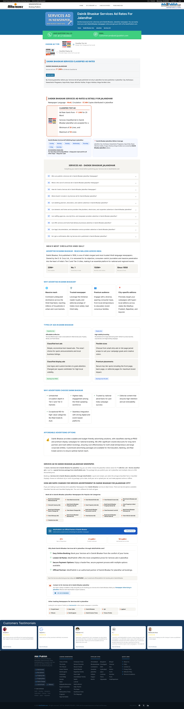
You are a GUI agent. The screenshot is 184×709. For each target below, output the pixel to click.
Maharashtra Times (64, 692)
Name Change (41, 681)
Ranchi (93, 679)
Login (179, 1)
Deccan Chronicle (78, 664)
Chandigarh (103, 664)
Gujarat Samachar (64, 687)
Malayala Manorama (65, 684)
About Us (126, 662)
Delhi (101, 667)
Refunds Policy (128, 672)
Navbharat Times (78, 692)
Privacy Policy (128, 669)
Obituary (51, 684)
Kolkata (93, 674)
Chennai (111, 664)
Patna (102, 677)
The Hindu (62, 664)
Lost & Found (40, 684)
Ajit (60, 689)
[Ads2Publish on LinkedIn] (148, 705)
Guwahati (93, 669)
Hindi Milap (62, 677)
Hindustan (62, 674)
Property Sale (40, 675)
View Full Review (7, 646)
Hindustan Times (78, 662)
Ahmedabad (94, 662)
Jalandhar (93, 672)
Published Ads (118, 5)
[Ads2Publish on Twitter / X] (143, 705)
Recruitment (40, 672)
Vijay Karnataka (63, 697)
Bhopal (111, 662)
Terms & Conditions (129, 674)
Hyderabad (103, 669)
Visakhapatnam (113, 679)
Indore (111, 669)
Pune (110, 677)
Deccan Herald (78, 667)
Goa (110, 667)
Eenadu (61, 679)
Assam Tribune (63, 669)
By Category (90, 5)
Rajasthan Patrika (79, 672)
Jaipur (102, 672)
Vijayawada (103, 679)
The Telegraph (78, 694)
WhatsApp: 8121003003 (163, 1)
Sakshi (75, 679)
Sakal (60, 682)
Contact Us (173, 1)
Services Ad (72, 605)
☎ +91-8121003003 (61, 593)
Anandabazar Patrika (80, 677)
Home (81, 5)
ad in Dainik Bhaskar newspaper (94, 24)
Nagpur (93, 677)
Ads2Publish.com (43, 705)
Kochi (110, 672)
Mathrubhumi (78, 684)
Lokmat (76, 682)
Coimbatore (94, 667)
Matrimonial (40, 669)
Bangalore (103, 662)
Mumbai (111, 674)
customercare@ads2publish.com (113, 35)
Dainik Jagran (63, 672)
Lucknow (102, 674)
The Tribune (62, 667)
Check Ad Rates (105, 5)
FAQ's (125, 664)
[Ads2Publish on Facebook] (139, 705)
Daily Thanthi (77, 687)
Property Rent (41, 678)
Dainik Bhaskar (78, 669)
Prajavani (62, 694)
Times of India (63, 662)
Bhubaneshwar (95, 664)
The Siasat (76, 689)
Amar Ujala (77, 674)
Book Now (50, 75)
